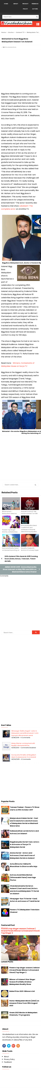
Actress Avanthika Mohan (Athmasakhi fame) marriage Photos (23, 877)
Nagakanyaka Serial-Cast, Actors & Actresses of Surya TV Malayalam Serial (24, 844)
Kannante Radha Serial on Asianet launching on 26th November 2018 (10, 550)
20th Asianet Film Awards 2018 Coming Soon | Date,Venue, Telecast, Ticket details (21, 558)
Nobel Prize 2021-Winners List (22, 991)
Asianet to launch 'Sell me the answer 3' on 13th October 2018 (29, 513)
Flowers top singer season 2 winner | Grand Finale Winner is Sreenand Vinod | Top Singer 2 (20, 930)
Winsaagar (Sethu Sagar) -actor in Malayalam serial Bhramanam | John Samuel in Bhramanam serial (24, 733)
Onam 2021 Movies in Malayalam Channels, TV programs (23, 1013)
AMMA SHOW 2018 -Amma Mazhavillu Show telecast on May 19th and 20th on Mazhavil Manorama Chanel (19, 569)
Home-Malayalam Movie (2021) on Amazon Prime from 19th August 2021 (24, 1003)
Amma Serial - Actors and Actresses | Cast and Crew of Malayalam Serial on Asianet (22, 855)
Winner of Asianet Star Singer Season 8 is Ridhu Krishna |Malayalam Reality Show (22, 981)
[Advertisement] (20, 71)
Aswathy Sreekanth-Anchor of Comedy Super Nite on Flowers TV (29, 550)
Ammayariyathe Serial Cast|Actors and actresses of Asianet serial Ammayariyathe (29, 528)
